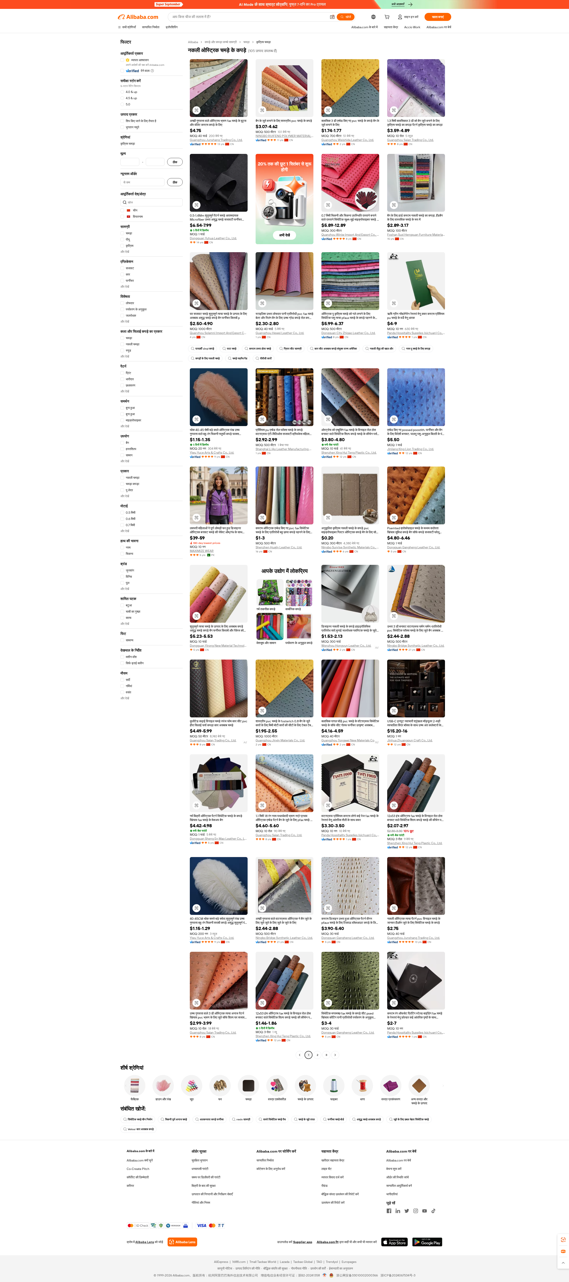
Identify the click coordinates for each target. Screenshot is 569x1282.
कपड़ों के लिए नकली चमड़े (207, 358)
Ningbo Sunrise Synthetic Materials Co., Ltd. (350, 547)
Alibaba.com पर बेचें (398, 1160)
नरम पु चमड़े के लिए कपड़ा (418, 348)
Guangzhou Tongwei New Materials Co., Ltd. (350, 740)
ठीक (175, 162)
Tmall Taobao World (262, 1262)
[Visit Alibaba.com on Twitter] (406, 1211)
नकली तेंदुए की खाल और (381, 348)
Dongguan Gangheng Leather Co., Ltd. (413, 547)
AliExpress (221, 1262)
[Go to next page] (335, 1055)
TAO (319, 1262)
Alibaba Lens (144, 1242)
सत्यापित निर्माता (265, 1160)
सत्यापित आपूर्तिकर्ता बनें (399, 1185)
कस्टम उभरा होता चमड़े (260, 348)
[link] (563, 1240)
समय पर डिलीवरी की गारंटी (206, 1177)
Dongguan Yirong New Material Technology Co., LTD (219, 645)
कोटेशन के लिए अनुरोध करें (270, 1169)
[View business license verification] (325, 1275)
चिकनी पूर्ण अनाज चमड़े (176, 1119)
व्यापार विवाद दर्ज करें (332, 1177)
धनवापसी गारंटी (200, 1169)
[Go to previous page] (300, 1055)
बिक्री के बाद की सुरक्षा (204, 1185)
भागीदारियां (392, 1194)
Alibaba (193, 42)
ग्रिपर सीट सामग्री (293, 348)
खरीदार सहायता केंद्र (332, 1160)
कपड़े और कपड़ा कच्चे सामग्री (221, 42)
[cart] (388, 17)
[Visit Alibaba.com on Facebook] (389, 1211)
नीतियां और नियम (201, 1202)
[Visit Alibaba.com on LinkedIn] (398, 1211)
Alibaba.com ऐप (328, 1242)
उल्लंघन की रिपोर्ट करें (333, 1202)
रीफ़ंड (324, 1185)
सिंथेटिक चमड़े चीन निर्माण (140, 1119)
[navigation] (151, 549)
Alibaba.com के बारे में (140, 1151)
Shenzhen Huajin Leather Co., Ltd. (279, 547)
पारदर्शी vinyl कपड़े (204, 348)
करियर (130, 1185)
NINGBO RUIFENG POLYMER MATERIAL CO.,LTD (284, 136)
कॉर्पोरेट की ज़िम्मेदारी (138, 1177)
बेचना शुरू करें (393, 1169)
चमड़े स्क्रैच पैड (239, 358)
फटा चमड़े (231, 348)
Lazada (284, 1262)
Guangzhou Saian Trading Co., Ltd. (410, 140)
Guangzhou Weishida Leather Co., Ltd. (347, 140)
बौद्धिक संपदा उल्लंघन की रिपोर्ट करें (340, 1194)
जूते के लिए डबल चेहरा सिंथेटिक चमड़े (411, 1119)
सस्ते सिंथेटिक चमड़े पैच (274, 1119)
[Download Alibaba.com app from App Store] (394, 1242)
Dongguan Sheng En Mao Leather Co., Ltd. (219, 838)
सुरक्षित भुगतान (200, 1160)
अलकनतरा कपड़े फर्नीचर (212, 1119)
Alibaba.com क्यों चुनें (140, 1160)
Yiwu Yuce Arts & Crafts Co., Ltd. (212, 452)
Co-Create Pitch (138, 1169)
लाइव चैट (326, 1169)
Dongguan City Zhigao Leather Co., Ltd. (348, 333)
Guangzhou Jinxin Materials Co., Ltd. (280, 740)
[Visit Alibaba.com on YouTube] (424, 1211)
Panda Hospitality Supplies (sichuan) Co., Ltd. (416, 333)
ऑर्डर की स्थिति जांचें (397, 1177)
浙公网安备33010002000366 (357, 1275)
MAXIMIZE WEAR (202, 551)
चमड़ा (246, 42)
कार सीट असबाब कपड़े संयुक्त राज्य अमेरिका (336, 348)
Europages (349, 1262)
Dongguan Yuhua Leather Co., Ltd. (213, 238)
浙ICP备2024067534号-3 (398, 1275)
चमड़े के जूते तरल (307, 1119)
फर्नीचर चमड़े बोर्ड (336, 1119)
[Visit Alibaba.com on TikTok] (433, 1211)
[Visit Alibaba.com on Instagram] (415, 1211)
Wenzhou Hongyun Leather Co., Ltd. (346, 645)
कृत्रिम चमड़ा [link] (263, 42)
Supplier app (302, 1242)
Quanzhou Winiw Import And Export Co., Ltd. (350, 234)
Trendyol (332, 1262)
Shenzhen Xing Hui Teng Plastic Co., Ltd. (349, 452)
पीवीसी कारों (266, 358)
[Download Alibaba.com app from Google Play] (427, 1242)
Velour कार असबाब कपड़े (141, 1129)
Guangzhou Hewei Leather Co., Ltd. (280, 333)
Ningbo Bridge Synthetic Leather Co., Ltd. (415, 645)
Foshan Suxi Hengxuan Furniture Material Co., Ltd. (416, 234)
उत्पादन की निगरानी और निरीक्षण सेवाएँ (212, 1194)
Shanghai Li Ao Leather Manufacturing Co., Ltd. (284, 449)
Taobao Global (303, 1262)
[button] (332, 17)
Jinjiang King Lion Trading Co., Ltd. (410, 449)
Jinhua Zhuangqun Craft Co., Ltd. (410, 740)
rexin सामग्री (243, 1119)
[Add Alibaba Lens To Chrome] (182, 1242)
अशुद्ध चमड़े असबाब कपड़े (369, 1119)
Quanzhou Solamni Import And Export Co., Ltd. (219, 333)
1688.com (239, 1262)
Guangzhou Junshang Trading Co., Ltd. (216, 140)
